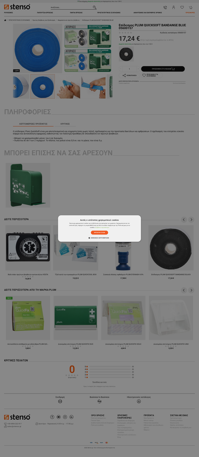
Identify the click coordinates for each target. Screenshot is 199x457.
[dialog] (99, 228)
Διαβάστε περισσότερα (102, 227)
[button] (99, 238)
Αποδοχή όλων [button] (99, 232)
